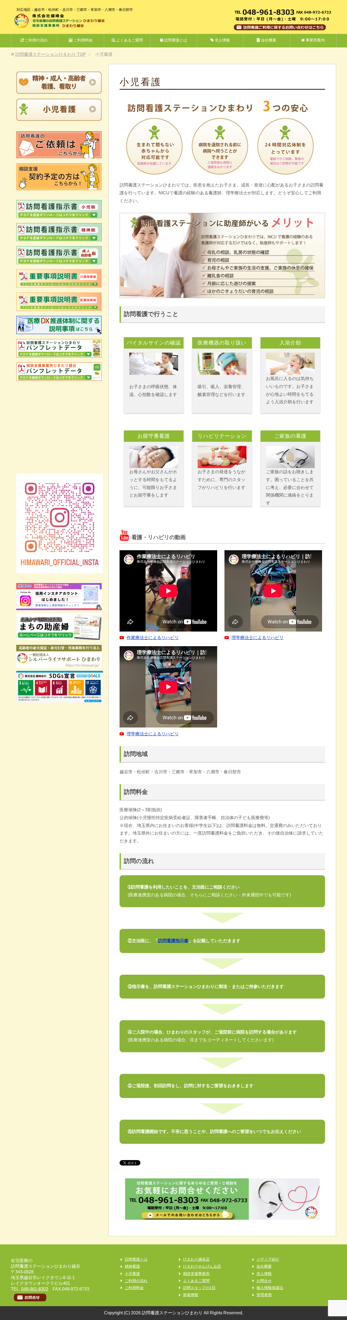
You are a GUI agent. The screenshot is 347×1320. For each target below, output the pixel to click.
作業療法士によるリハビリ (153, 637)
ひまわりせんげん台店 (202, 1266)
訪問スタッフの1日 (199, 1288)
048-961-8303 (34, 1289)
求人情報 (222, 40)
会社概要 (268, 40)
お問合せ (264, 1281)
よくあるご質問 (129, 40)
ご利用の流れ (36, 40)
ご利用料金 (83, 40)
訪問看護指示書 (173, 940)
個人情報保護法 (269, 1288)
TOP (50, 54)
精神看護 (132, 1266)
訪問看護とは (175, 40)
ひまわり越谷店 (196, 1259)
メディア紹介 (267, 1259)
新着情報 (190, 1295)
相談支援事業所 (196, 1273)
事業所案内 (315, 40)
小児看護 (132, 1273)
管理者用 (264, 1295)
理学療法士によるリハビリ (258, 637)
